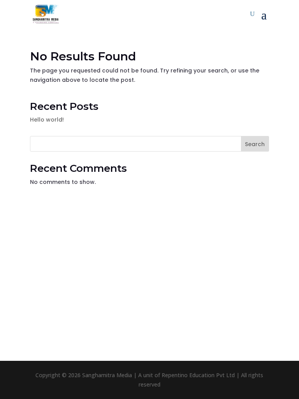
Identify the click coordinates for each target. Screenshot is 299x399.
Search (255, 144)
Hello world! (47, 120)
